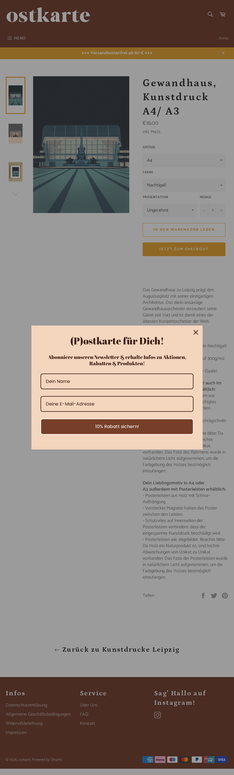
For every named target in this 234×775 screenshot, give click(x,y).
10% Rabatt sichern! (117, 426)
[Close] (196, 332)
